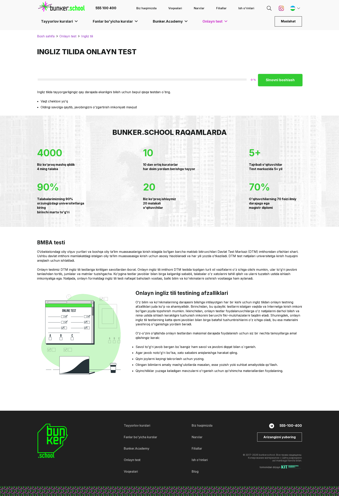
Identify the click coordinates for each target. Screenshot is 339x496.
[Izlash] (269, 8)
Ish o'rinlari (200, 460)
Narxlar (197, 437)
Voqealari (131, 471)
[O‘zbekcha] (294, 8)
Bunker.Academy (136, 448)
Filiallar (197, 448)
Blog (195, 471)
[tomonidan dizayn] (291, 467)
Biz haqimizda (202, 425)
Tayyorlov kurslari (137, 425)
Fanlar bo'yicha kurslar (140, 437)
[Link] (61, 6)
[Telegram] (271, 425)
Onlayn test (132, 460)
